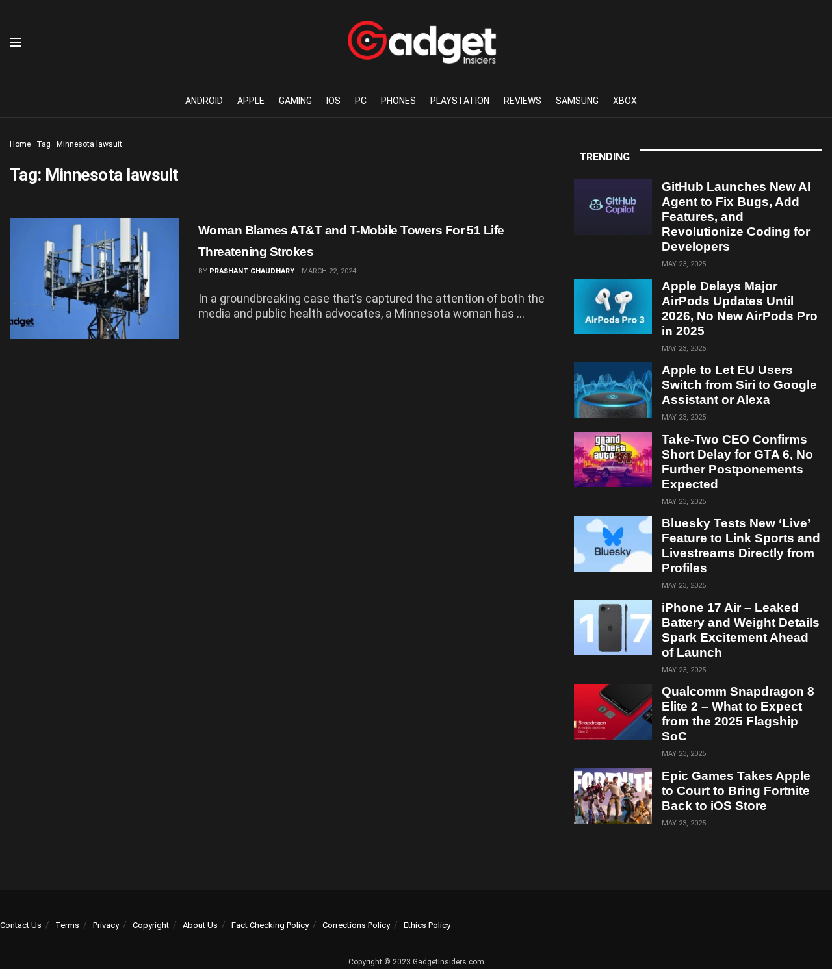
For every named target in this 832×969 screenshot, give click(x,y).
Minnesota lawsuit (89, 144)
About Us (200, 925)
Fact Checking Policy (270, 925)
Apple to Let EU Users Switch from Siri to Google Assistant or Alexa (739, 385)
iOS (333, 100)
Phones (398, 100)
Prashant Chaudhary (251, 271)
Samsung (577, 100)
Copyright (151, 925)
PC (361, 100)
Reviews (522, 100)
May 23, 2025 (684, 264)
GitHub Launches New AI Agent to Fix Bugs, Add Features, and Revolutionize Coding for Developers (736, 216)
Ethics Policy (427, 925)
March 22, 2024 (329, 271)
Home (20, 144)
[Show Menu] (15, 42)
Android (204, 100)
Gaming (295, 100)
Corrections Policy (356, 925)
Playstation (459, 100)
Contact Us (21, 925)
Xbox (625, 100)
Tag (43, 144)
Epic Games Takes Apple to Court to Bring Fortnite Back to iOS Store (736, 790)
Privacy (106, 925)
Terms (67, 925)
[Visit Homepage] (421, 42)
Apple (251, 100)
